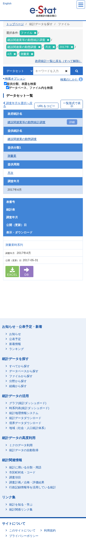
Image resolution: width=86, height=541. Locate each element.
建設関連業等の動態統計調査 (27, 122)
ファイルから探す (21, 376)
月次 (10, 172)
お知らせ (15, 334)
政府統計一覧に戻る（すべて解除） (58, 61)
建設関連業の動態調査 (22, 139)
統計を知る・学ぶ (21, 504)
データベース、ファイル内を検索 (31, 87)
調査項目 (15, 477)
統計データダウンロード (25, 418)
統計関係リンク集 (21, 509)
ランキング (16, 348)
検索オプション (14, 78)
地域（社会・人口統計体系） (28, 427)
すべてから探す (19, 366)
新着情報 (15, 343)
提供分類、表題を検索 (21, 83)
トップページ (15, 24)
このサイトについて (22, 530)
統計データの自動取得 (23, 450)
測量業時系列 (14, 244)
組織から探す (18, 386)
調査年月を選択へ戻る (17, 104)
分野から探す (18, 381)
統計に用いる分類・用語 (25, 467)
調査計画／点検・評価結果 (26, 482)
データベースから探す (23, 371)
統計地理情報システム (23, 413)
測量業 (12, 155)
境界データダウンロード (25, 423)
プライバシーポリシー (23, 535)
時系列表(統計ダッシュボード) (29, 408)
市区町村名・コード (22, 472)
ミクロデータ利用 (21, 445)
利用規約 (50, 530)
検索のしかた (69, 79)
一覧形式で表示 (72, 104)
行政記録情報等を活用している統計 (32, 487)
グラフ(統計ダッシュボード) (27, 403)
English (7, 3)
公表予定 (15, 339)
